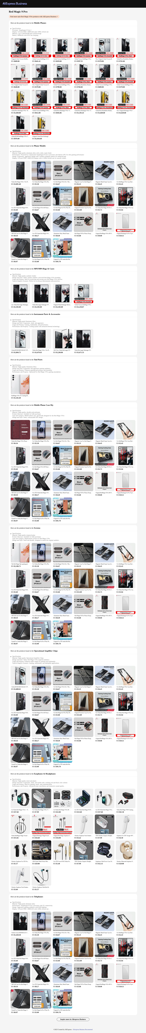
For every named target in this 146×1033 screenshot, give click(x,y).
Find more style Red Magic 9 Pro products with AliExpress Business (33, 16)
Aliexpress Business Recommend (83, 1029)
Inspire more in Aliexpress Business (73, 1019)
